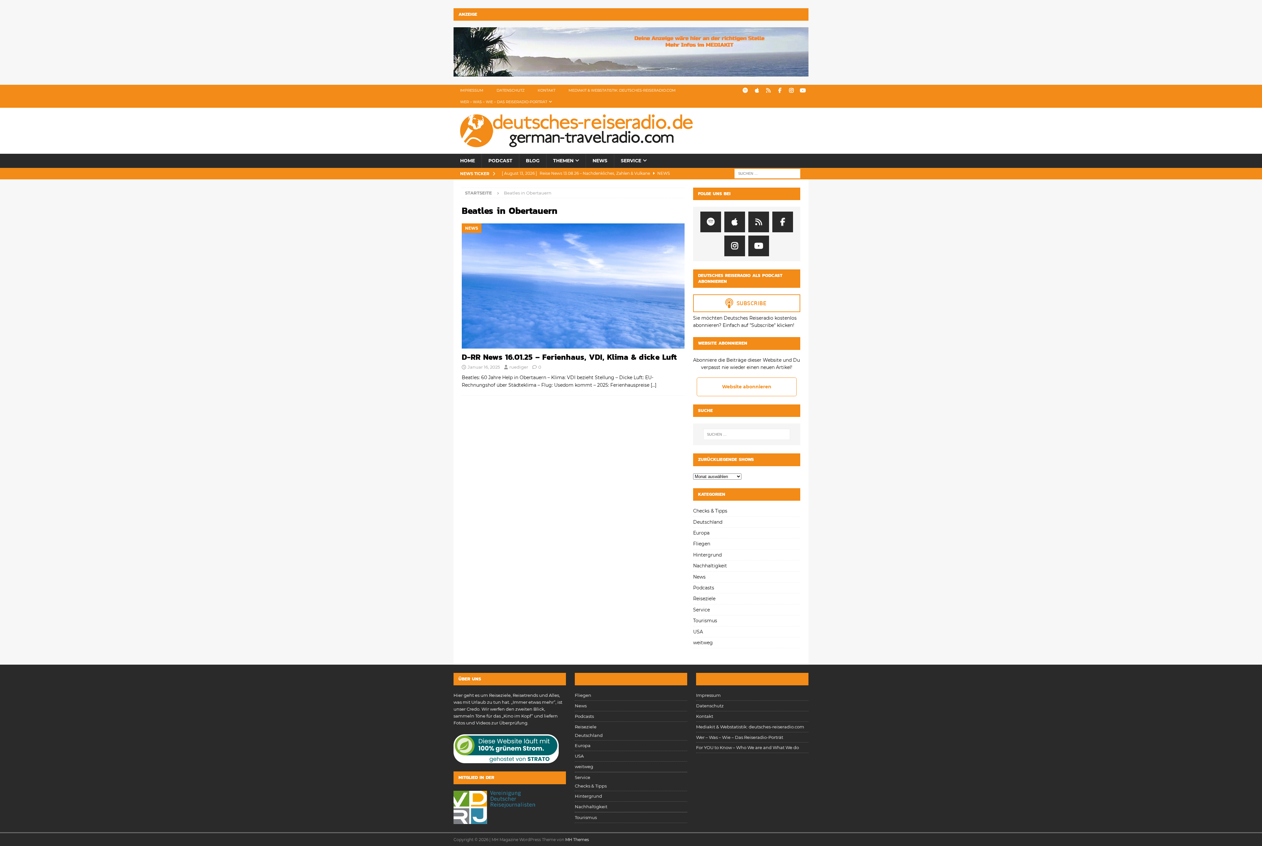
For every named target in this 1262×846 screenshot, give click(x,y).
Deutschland (707, 522)
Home (467, 161)
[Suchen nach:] (767, 173)
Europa (701, 533)
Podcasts (703, 588)
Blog (533, 161)
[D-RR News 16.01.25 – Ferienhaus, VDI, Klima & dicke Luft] (573, 286)
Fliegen (701, 544)
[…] (653, 385)
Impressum (471, 90)
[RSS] (768, 90)
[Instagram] (791, 90)
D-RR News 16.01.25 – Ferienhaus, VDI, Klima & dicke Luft (569, 357)
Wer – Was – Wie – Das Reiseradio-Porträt (503, 102)
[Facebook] (779, 90)
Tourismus (705, 621)
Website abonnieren (746, 387)
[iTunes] (756, 90)
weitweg (703, 643)
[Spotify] (745, 90)
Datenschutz (511, 90)
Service (631, 161)
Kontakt (546, 90)
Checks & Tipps (710, 511)
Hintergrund (707, 555)
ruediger (518, 367)
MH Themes (577, 839)
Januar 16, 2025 (484, 367)
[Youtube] (802, 90)
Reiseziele (704, 599)
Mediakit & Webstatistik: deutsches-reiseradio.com (622, 90)
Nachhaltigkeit (710, 566)
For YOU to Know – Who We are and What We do (747, 747)
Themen (563, 161)
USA (698, 632)
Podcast (500, 161)
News (600, 161)
